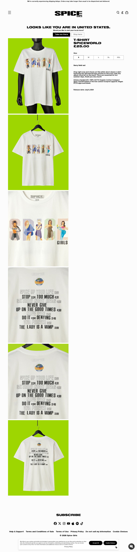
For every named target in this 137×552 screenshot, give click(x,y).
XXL (118, 57)
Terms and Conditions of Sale (40, 532)
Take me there (61, 35)
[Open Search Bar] (117, 12)
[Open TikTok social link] (82, 523)
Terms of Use (62, 532)
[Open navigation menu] (10, 12)
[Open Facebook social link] (55, 523)
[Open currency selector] (122, 12)
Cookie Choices (120, 532)
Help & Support (16, 532)
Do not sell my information (98, 532)
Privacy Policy (77, 532)
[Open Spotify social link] (77, 523)
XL (109, 57)
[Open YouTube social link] (68, 523)
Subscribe (68, 515)
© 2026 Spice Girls (68, 536)
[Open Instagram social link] (64, 523)
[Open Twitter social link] (59, 523)
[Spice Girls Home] (68, 14)
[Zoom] (38, 76)
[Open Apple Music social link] (73, 523)
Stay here (77, 35)
